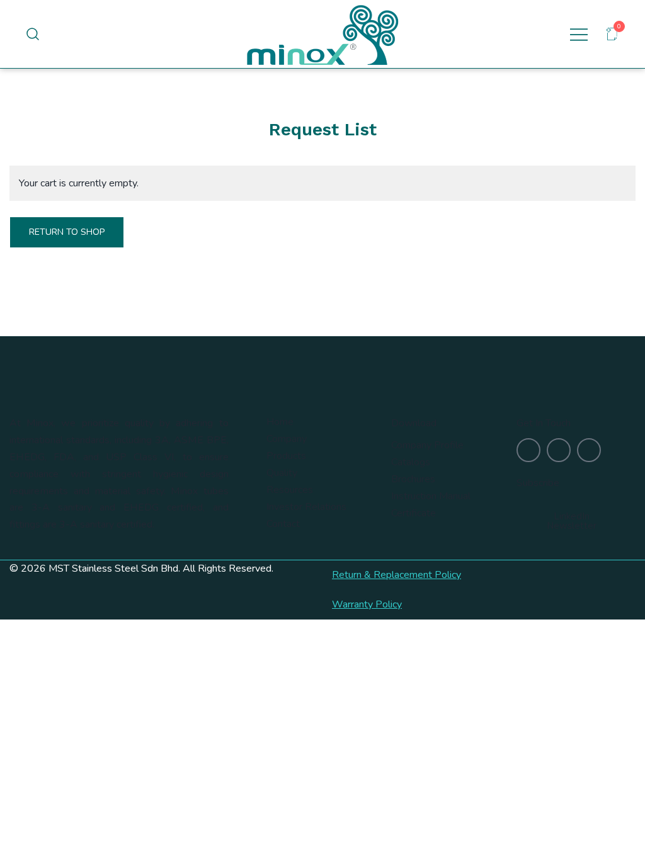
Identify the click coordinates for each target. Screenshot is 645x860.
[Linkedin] (559, 450)
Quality (281, 473)
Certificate (413, 513)
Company (286, 439)
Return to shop (67, 232)
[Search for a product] (33, 34)
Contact (283, 524)
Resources (289, 490)
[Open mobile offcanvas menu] (579, 34)
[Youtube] (528, 450)
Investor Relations (306, 507)
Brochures (413, 479)
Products (286, 456)
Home (280, 422)
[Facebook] (589, 450)
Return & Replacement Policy (396, 575)
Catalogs (410, 462)
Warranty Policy (367, 604)
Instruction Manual (431, 496)
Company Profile (427, 445)
